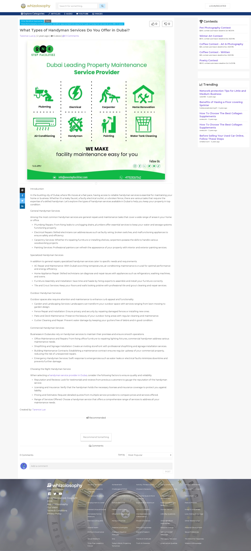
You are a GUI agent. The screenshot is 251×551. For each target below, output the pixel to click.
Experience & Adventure (145, 503)
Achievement (117, 485)
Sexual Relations (94, 539)
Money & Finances (118, 521)
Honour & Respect (143, 509)
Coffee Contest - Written (214, 52)
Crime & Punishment (193, 489)
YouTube (83, 14)
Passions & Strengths (120, 527)
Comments (72, 36)
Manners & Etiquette (95, 521)
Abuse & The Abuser (95, 485)
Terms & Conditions (57, 510)
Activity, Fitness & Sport (145, 485)
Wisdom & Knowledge (193, 543)
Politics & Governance (96, 532)
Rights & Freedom (143, 532)
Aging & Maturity (167, 485)
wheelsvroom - (205, 142)
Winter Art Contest (211, 36)
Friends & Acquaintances (97, 509)
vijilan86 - (203, 97)
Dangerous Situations (96, 496)
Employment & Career (96, 503)
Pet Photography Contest (215, 27)
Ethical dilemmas (118, 503)
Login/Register (217, 6)
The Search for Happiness (194, 539)
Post (167, 471)
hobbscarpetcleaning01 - (209, 108)
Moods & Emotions (143, 521)
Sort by (121, 455)
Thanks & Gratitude (143, 539)
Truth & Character (143, 543)
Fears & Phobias (191, 503)
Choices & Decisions (143, 489)
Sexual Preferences (192, 532)
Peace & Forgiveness (143, 527)
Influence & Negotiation (120, 514)
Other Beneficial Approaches (32, 21)
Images (98, 14)
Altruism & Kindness (192, 485)
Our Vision (52, 507)
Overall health (93, 527)
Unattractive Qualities (169, 543)
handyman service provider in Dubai (68, 375)
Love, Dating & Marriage (194, 514)
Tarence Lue (26, 36)
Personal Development (193, 527)
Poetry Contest (208, 60)
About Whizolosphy (57, 504)
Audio (69, 14)
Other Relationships (192, 521)
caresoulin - (204, 119)
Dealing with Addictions (121, 496)
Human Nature (166, 509)
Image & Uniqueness (192, 509)
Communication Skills (169, 489)
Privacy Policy (54, 514)
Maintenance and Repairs (54, 338)
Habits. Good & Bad (119, 509)
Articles (55, 14)
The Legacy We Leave (168, 539)
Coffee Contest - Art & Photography (221, 44)
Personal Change (167, 527)
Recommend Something (96, 437)
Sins (113, 539)
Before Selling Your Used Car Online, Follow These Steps (221, 137)
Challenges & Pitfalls (119, 489)
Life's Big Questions (168, 514)
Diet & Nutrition (191, 496)
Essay (48, 21)
